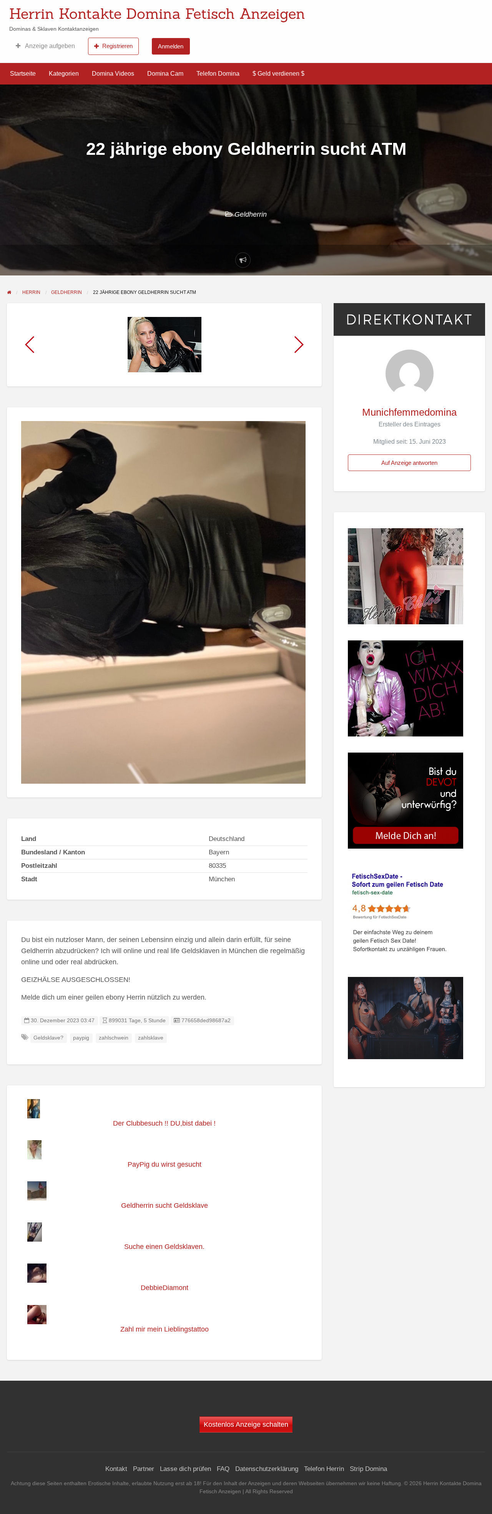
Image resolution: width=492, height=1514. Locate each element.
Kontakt (116, 1469)
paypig (81, 1038)
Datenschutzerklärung (266, 1469)
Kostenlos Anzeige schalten (246, 1424)
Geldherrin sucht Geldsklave (164, 1205)
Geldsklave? (48, 1038)
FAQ (223, 1469)
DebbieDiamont (164, 1288)
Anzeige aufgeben (49, 46)
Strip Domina (368, 1469)
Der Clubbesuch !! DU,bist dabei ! (164, 1123)
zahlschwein (113, 1038)
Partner (143, 1469)
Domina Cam (165, 73)
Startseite (23, 73)
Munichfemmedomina (409, 412)
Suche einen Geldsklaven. (164, 1246)
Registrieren (117, 46)
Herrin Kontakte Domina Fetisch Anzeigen (157, 13)
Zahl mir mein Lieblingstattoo (164, 1329)
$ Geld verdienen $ (278, 73)
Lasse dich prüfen (185, 1469)
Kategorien (64, 73)
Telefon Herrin (324, 1469)
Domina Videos (113, 73)
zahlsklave (150, 1038)
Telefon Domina (217, 73)
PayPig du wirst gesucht (164, 1164)
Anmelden (170, 46)
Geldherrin (250, 214)
